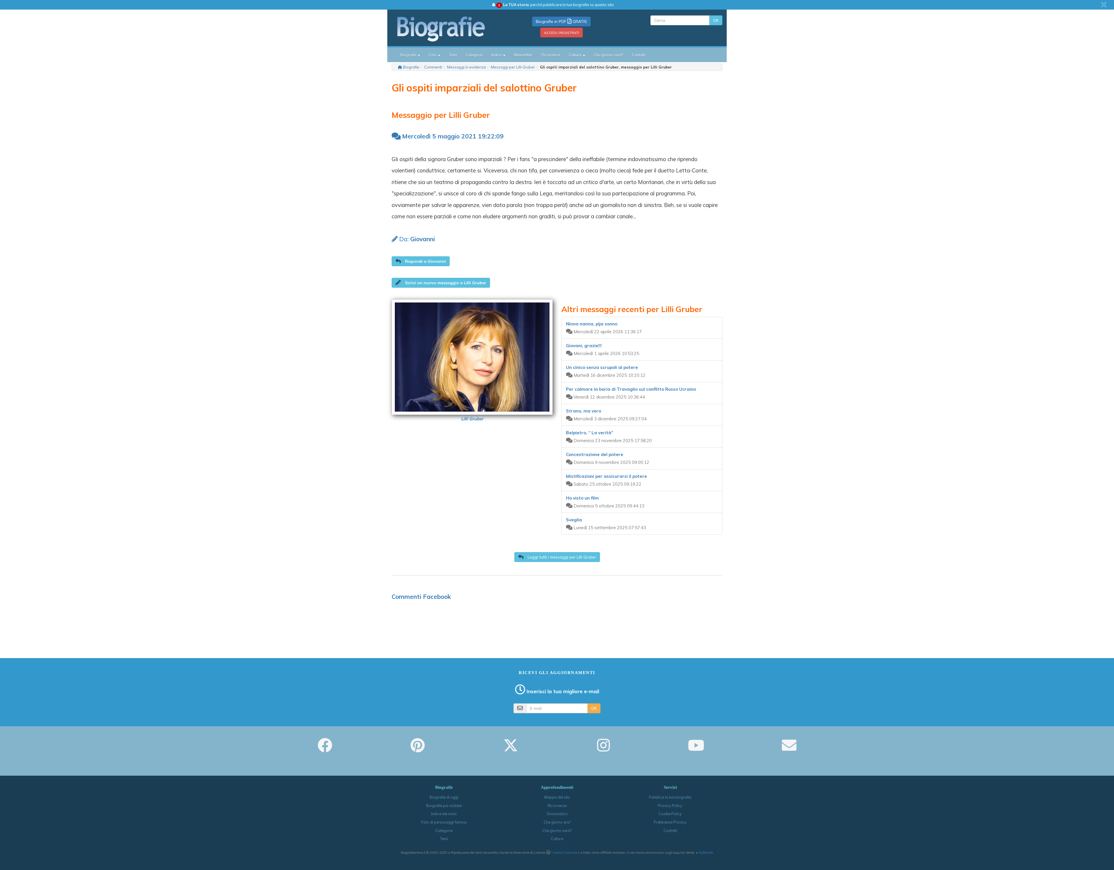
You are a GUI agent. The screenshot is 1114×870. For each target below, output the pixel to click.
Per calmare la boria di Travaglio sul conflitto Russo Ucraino (631, 389)
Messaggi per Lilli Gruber (513, 67)
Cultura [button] (575, 55)
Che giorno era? (557, 822)
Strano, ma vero (583, 411)
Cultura (557, 838)
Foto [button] (433, 55)
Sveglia (574, 520)
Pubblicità (706, 853)
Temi (453, 55)
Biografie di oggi (444, 797)
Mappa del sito (557, 797)
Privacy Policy (670, 805)
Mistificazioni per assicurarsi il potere (606, 476)
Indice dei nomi (444, 813)
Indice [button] (496, 55)
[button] (421, 261)
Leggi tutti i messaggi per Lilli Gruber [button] (561, 557)
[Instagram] (603, 749)
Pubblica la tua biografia (670, 797)
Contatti (638, 55)
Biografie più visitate (444, 805)
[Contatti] (789, 749)
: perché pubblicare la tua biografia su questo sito (556, 4)
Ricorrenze (550, 55)
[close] (1103, 4)
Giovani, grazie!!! (584, 345)
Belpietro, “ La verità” (589, 432)
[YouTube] (696, 749)
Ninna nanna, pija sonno (591, 324)
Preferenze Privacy (670, 822)
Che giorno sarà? (608, 55)
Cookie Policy (670, 813)
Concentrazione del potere (594, 454)
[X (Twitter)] (510, 749)
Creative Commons (565, 853)
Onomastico (557, 813)
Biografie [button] (408, 55)
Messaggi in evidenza (466, 67)
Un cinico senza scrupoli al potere (602, 367)
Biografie (411, 67)
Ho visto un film (582, 498)
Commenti (433, 67)
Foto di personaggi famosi (444, 822)
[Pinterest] (417, 749)
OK (716, 20)
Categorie (474, 55)
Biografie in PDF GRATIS (561, 21)
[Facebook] (325, 749)
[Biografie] (448, 28)
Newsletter (523, 55)
